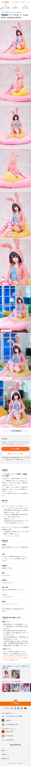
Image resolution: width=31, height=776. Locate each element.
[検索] (10, 2)
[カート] (13, 2)
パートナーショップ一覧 (12, 535)
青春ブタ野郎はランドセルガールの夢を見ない (12, 12)
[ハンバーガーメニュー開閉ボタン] (29, 2)
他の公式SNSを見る (15, 744)
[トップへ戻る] (15, 702)
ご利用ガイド (5, 754)
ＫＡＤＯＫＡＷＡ (8, 597)
